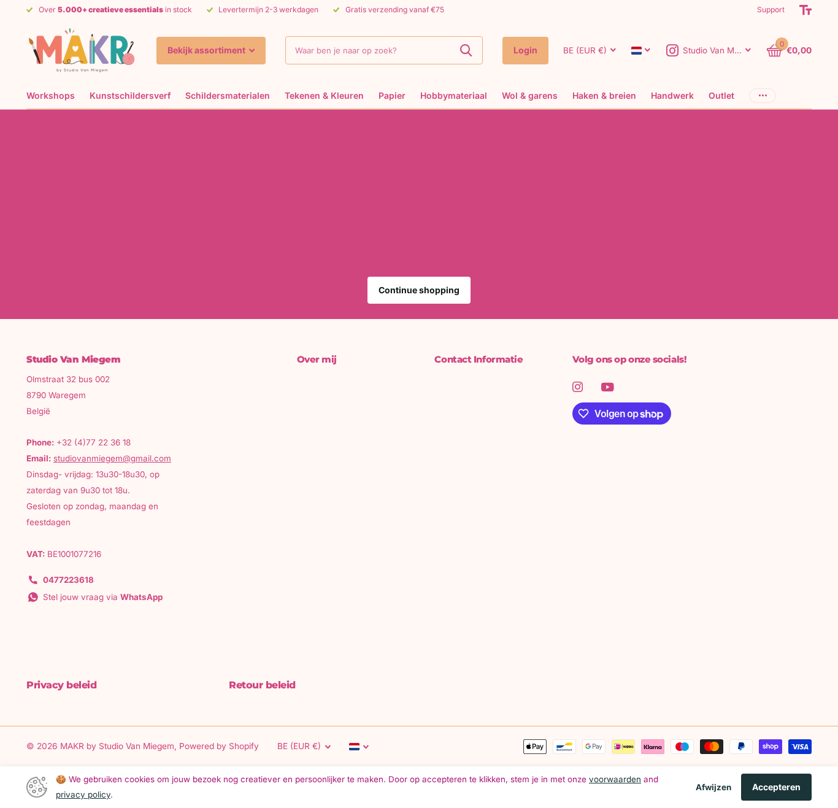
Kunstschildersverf (130, 95)
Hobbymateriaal (453, 95)
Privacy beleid (61, 685)
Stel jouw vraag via (103, 597)
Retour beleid (262, 685)
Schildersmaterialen (227, 95)
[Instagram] (577, 387)
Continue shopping (419, 290)
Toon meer (762, 95)
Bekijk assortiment (207, 50)
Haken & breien (604, 95)
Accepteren (776, 787)
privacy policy (83, 794)
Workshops (50, 95)
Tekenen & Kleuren (324, 95)
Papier (392, 95)
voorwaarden (615, 779)
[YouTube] (607, 387)
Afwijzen (713, 787)
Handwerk (672, 95)
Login (525, 50)
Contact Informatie (478, 359)
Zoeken (466, 50)
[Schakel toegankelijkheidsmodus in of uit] (805, 9)
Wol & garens (530, 95)
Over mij (317, 359)
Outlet (721, 95)
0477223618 (68, 580)
